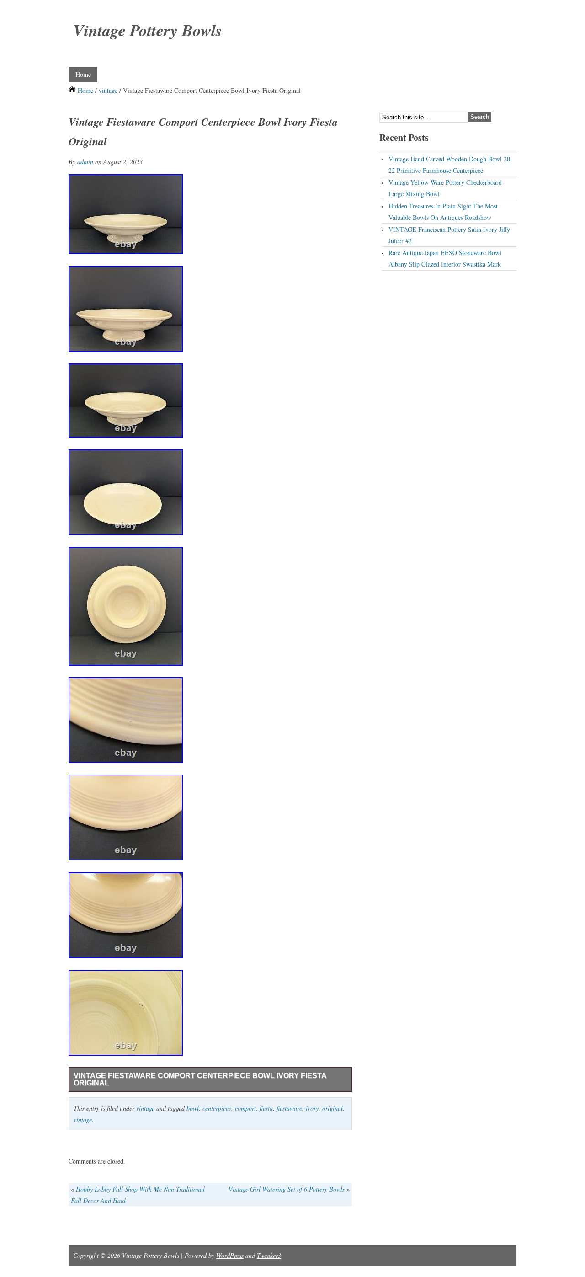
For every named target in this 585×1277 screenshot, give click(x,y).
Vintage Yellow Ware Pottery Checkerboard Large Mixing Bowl (445, 188)
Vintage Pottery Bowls (147, 30)
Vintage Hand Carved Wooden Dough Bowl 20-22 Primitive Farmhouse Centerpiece (450, 165)
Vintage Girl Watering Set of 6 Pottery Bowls (287, 1189)
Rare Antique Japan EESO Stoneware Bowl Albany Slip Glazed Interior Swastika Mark (444, 258)
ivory (312, 1108)
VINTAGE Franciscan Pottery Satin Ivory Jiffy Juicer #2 (449, 235)
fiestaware (289, 1108)
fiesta (266, 1108)
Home (83, 74)
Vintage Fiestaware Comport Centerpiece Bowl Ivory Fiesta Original (200, 1079)
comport (245, 1108)
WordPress (230, 1255)
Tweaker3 (269, 1255)
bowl (192, 1108)
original (332, 1108)
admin (85, 161)
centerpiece (216, 1108)
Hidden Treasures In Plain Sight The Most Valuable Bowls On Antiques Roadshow (443, 212)
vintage (108, 90)
